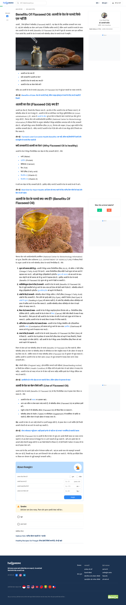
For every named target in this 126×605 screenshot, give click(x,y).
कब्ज (26, 326)
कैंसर (52, 313)
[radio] (70, 477)
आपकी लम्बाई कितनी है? (23, 486)
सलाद (34, 400)
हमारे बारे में (105, 569)
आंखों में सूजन (23, 300)
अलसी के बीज (42, 116)
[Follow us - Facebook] (16, 575)
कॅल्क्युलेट (73, 497)
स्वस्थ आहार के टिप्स (30, 9)
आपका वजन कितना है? (22, 491)
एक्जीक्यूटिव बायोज (107, 572)
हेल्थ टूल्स (79, 574)
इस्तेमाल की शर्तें (88, 569)
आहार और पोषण (19, 9)
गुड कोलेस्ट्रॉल (42, 290)
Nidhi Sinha (92, 29)
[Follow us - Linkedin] (24, 575)
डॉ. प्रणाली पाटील (104, 23)
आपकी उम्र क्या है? (22, 481)
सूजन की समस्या (62, 274)
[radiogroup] (75, 477)
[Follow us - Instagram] (20, 575)
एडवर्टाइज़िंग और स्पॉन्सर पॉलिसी (92, 579)
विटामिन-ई (24, 175)
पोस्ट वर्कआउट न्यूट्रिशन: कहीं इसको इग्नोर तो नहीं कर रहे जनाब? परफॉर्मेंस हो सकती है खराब (50, 431)
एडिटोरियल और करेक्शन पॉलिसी (92, 576)
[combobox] (78, 486)
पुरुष (73, 476)
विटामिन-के (24, 179)
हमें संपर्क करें (105, 579)
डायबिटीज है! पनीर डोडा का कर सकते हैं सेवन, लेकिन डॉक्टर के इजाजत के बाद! (46, 380)
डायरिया (66, 326)
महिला (80, 476)
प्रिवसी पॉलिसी (88, 572)
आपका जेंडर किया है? (22, 476)
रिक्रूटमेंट (105, 576)
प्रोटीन (23, 160)
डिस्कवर (79, 565)
